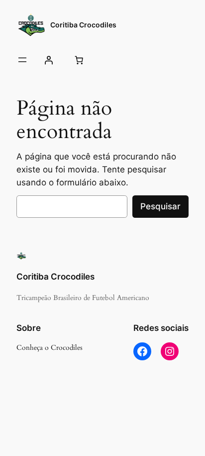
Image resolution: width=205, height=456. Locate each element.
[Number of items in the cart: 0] (78, 59)
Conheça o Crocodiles (49, 347)
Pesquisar (160, 206)
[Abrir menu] (22, 60)
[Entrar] (48, 59)
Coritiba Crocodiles (83, 24)
